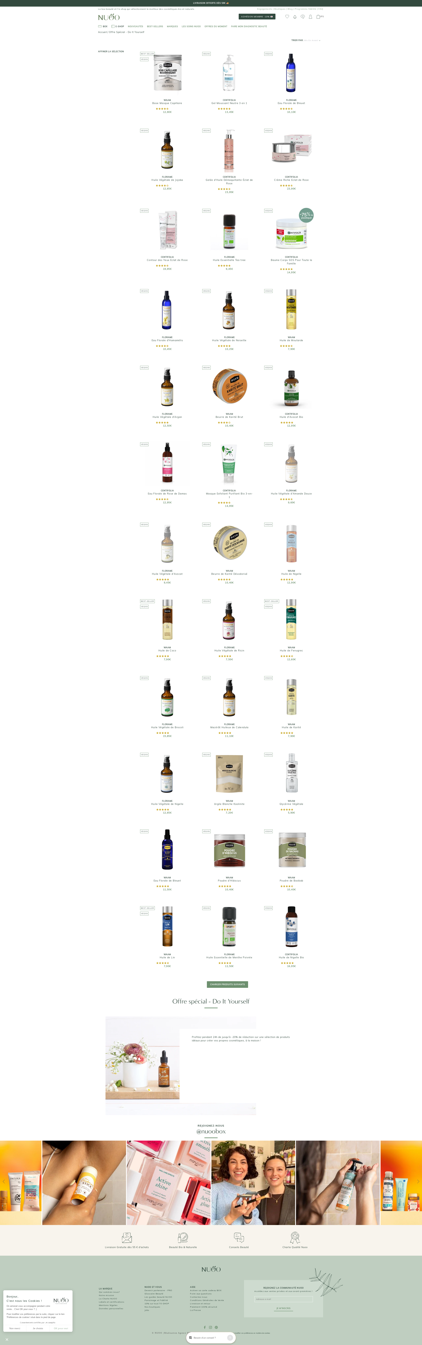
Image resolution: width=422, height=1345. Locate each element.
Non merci (14, 1328)
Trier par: (304, 40)
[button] (162, 108)
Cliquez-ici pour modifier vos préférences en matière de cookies (246, 1333)
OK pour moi (61, 1328)
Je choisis (38, 1328)
